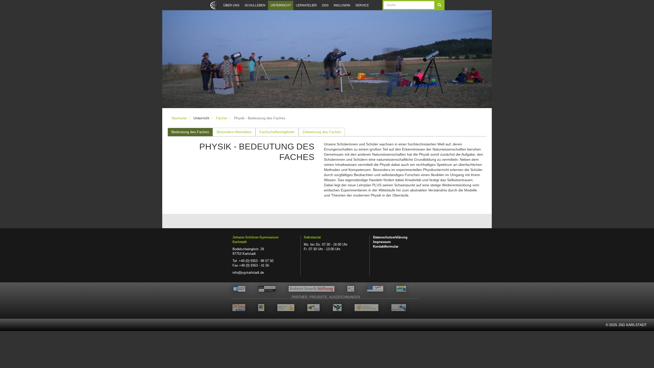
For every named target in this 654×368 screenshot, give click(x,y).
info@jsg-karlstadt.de (248, 272)
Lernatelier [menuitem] (306, 5)
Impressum (382, 242)
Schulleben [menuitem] (254, 5)
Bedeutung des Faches (190, 132)
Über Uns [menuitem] (231, 5)
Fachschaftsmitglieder (277, 132)
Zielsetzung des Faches (321, 132)
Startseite (179, 118)
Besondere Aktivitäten (234, 132)
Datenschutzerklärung (390, 237)
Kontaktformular (386, 246)
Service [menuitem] (362, 5)
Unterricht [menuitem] (281, 5)
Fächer (221, 118)
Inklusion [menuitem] (342, 5)
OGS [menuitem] (325, 5)
